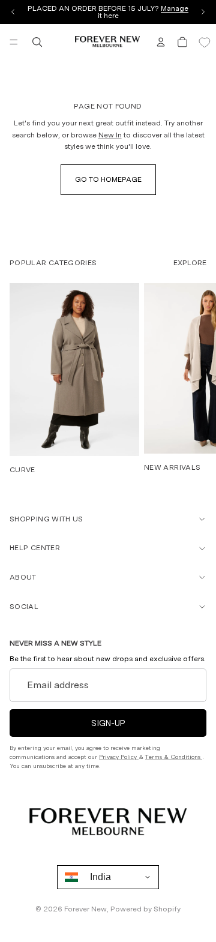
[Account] (161, 42)
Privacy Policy (119, 756)
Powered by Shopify (145, 909)
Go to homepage (108, 179)
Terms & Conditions (173, 756)
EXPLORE (189, 263)
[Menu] (14, 42)
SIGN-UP (108, 723)
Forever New (85, 909)
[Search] (37, 42)
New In (110, 135)
